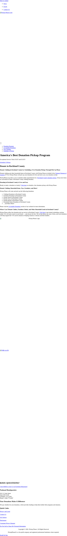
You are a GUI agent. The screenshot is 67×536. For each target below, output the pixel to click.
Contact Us (6, 9)
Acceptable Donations (9, 148)
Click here (24, 185)
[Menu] (0, 143)
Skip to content (4, 0)
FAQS (5, 6)
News (5, 3)
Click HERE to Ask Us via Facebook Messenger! (13, 486)
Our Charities (7, 149)
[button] (5, 162)
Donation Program (8, 146)
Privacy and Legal (5, 511)
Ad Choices (3, 517)
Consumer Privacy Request (7, 523)
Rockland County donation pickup (46, 178)
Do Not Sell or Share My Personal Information (13, 526)
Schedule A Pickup (8, 151)
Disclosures (3, 520)
